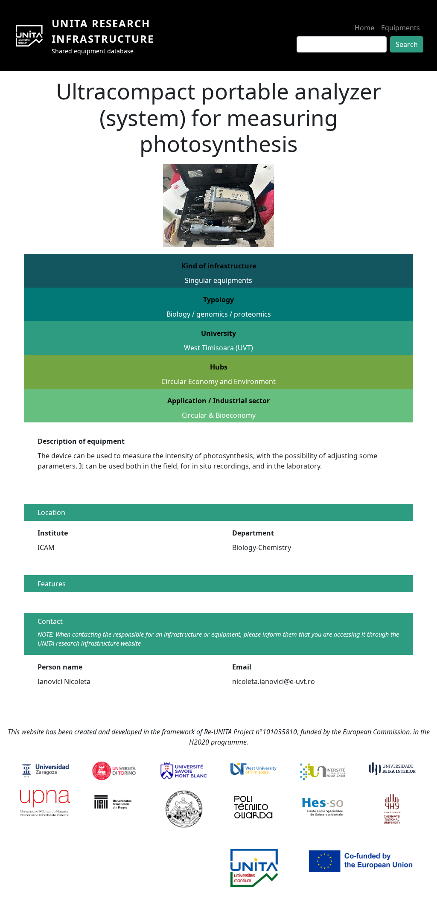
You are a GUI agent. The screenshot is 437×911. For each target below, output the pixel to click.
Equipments (400, 27)
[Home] (33, 36)
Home (364, 27)
